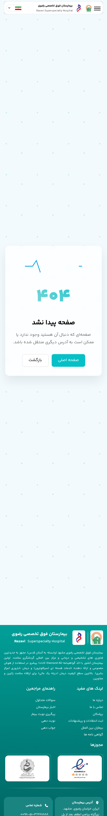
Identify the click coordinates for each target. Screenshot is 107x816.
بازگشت (35, 360)
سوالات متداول (45, 700)
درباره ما (98, 700)
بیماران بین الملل (92, 728)
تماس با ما (96, 707)
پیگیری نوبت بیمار (43, 714)
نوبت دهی (48, 721)
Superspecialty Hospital (39, 641)
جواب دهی (48, 728)
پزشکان (98, 714)
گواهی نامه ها (93, 734)
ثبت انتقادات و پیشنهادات (85, 721)
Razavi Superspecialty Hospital (54, 11)
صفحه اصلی (68, 360)
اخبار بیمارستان (45, 707)
